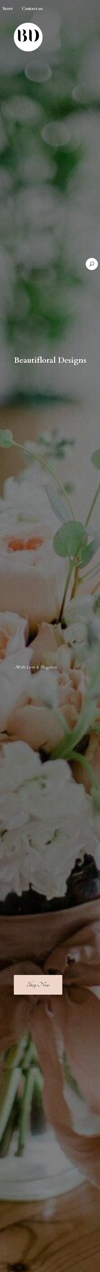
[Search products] (92, 264)
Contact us (32, 9)
